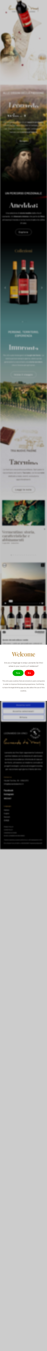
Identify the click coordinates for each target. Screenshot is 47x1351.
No (29, 673)
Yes (18, 673)
